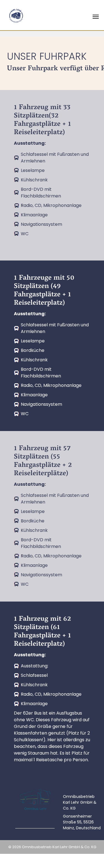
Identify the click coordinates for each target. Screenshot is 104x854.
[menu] (95, 16)
